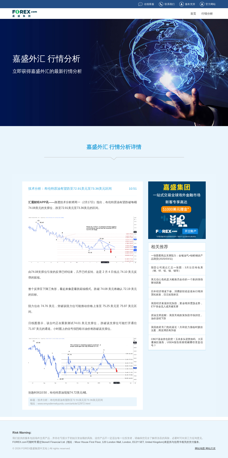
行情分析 (207, 13)
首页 (193, 13)
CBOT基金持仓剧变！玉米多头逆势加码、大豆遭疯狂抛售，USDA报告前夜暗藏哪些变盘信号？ (177, 342)
